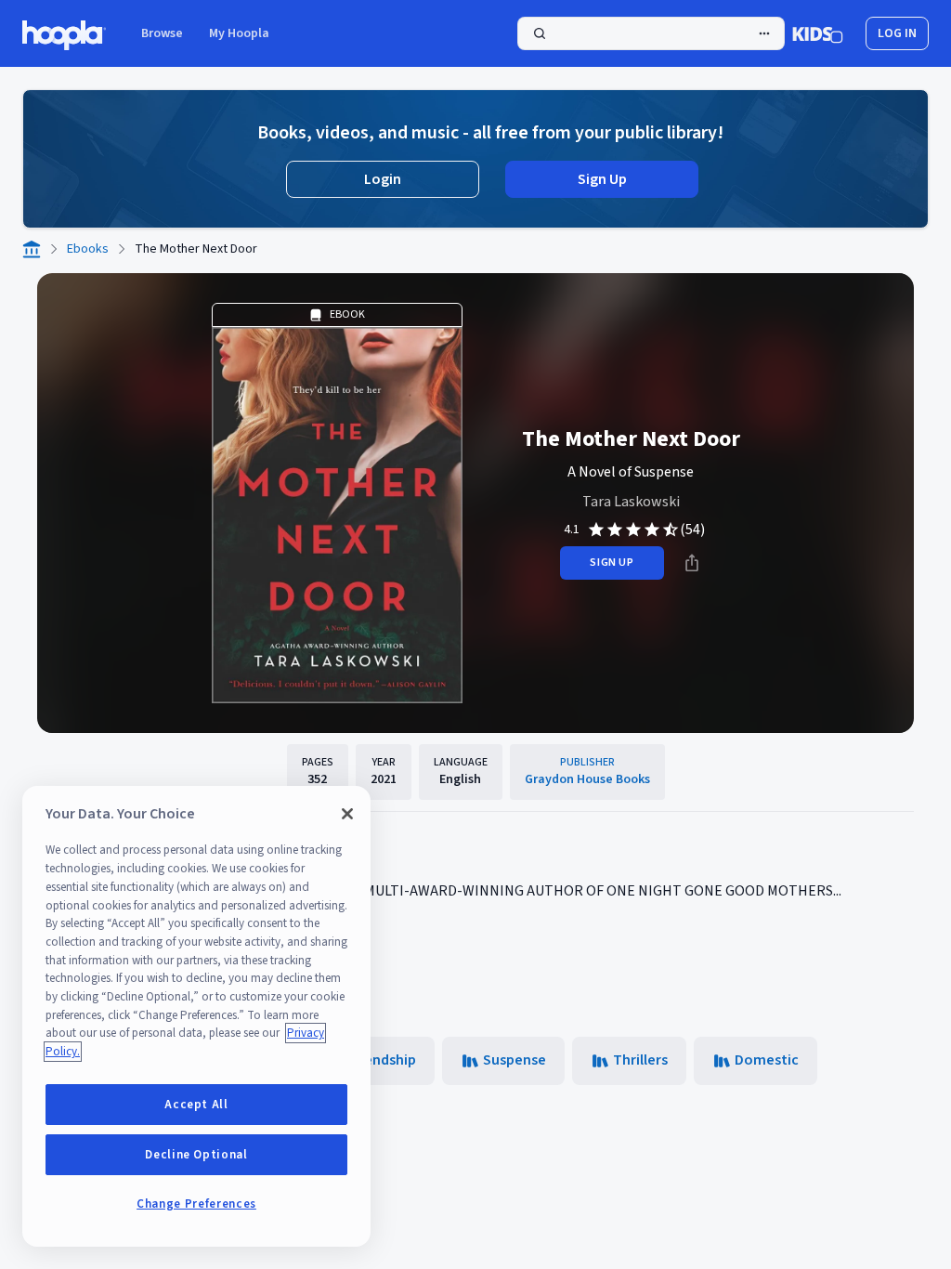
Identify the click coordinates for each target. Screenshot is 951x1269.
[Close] (347, 813)
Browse (162, 33)
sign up (611, 562)
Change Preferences (196, 1204)
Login (382, 179)
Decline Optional (196, 1154)
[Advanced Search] (764, 33)
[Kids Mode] (818, 33)
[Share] (692, 563)
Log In (897, 33)
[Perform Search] (651, 33)
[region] (196, 1016)
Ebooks (88, 249)
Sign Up (602, 179)
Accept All (196, 1104)
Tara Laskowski (631, 501)
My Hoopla (239, 33)
